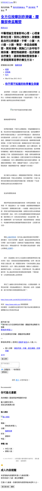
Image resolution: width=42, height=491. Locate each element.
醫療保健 (18, 65)
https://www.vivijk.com (12, 304)
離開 (12, 487)
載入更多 (4, 359)
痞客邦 (20, 342)
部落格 (7, 72)
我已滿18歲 (5, 487)
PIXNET (10, 458)
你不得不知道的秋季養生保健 (22, 83)
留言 (25, 342)
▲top (3, 355)
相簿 (7, 69)
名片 (7, 75)
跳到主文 (4, 28)
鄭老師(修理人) (6, 330)
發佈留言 (4, 372)
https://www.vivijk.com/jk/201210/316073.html (16, 299)
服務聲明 (23, 461)
